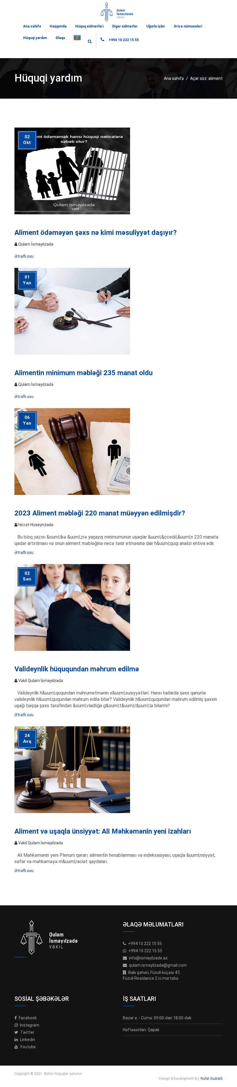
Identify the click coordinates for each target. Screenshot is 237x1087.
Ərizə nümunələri (188, 26)
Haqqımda (58, 26)
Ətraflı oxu (24, 256)
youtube (27, 1046)
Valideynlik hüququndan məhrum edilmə (76, 669)
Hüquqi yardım (35, 38)
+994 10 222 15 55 (124, 40)
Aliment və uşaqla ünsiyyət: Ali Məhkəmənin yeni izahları (102, 831)
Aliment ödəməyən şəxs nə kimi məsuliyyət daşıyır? (95, 233)
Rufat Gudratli (212, 1079)
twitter (26, 1032)
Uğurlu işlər (155, 26)
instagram (29, 1025)
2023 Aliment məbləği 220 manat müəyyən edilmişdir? (99, 513)
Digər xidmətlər (125, 26)
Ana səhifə (32, 26)
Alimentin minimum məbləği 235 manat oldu (83, 373)
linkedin (27, 1039)
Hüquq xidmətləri (89, 26)
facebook (27, 1018)
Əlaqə (60, 38)
